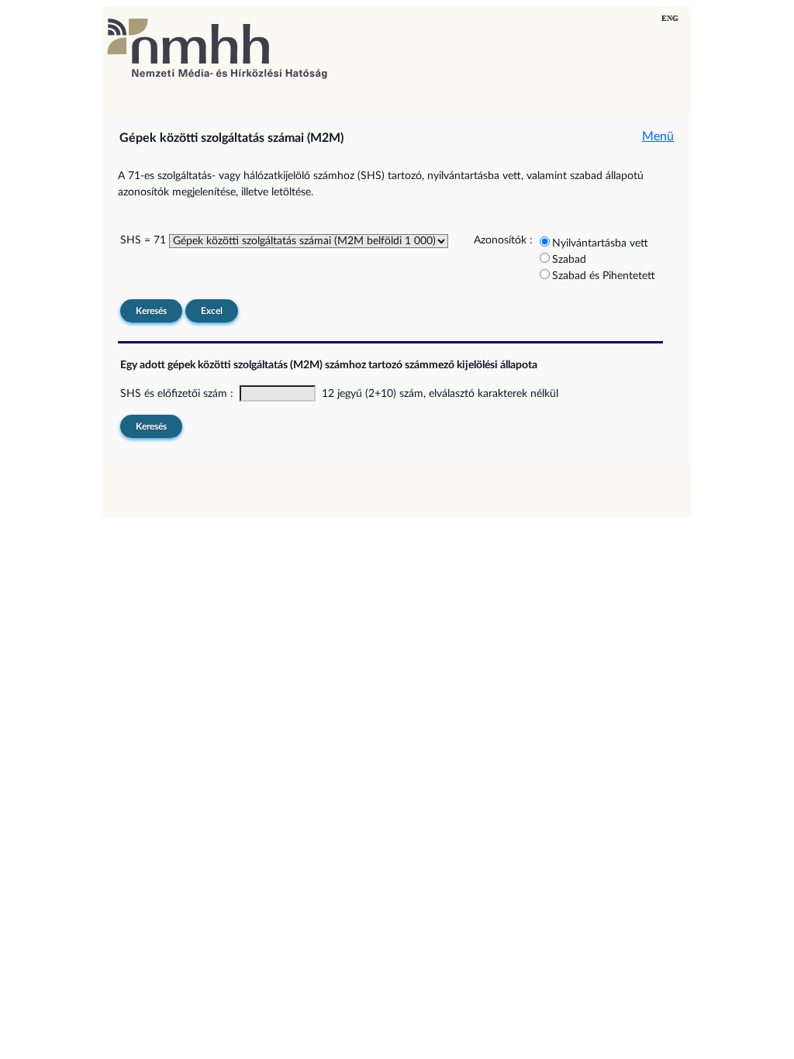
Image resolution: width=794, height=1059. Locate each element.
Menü (658, 136)
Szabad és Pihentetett (603, 276)
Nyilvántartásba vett (600, 243)
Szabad (569, 259)
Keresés (151, 311)
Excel (212, 311)
